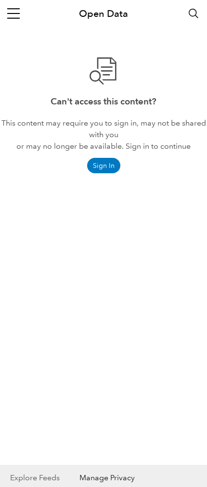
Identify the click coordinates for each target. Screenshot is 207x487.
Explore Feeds (35, 477)
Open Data (103, 13)
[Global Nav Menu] (13, 13)
